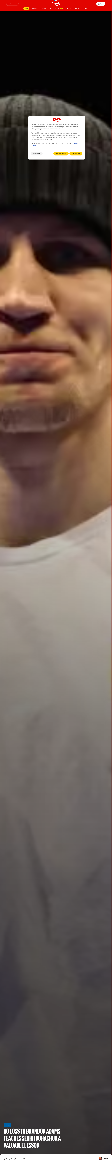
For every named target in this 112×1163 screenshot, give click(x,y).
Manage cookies (37, 153)
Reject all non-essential (60, 153)
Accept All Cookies (76, 153)
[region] (56, 138)
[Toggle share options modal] (15, 1159)
